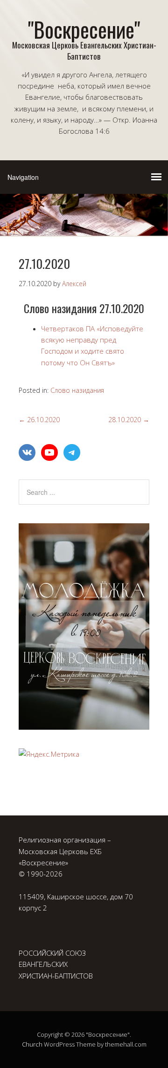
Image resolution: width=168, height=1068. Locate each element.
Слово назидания (77, 390)
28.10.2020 (128, 419)
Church (32, 1044)
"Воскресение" (84, 29)
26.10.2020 (39, 419)
